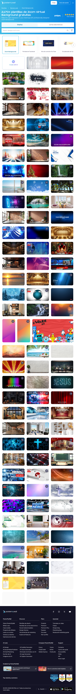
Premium (43, 625)
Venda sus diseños (8, 634)
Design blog (56, 628)
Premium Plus (45, 628)
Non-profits (44, 634)
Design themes (23, 630)
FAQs (60, 654)
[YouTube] (70, 612)
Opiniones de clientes (9, 637)
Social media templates (26, 628)
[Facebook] (53, 612)
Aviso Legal (61, 658)
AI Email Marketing (8, 652)
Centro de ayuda (63, 649)
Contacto (61, 647)
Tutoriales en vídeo (58, 623)
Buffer (52, 649)
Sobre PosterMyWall (9, 623)
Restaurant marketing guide (61, 632)
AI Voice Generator (25, 649)
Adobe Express (43, 652)
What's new (6, 625)
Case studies (7, 628)
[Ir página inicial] (7, 3)
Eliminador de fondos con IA (28, 652)
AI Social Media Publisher (10, 649)
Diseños (19, 25)
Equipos (43, 630)
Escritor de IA (7, 654)
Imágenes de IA (7, 656)
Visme (52, 647)
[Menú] (73, 2)
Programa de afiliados (9, 630)
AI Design (6, 647)
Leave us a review (8, 632)
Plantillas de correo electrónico (28, 625)
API (59, 656)
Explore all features (25, 634)
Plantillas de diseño (25, 623)
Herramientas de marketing (27, 632)
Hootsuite (53, 652)
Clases (55, 625)
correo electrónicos (55, 25)
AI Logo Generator (25, 654)
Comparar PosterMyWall (46, 643)
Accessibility (62, 652)
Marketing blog (57, 630)
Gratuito (43, 623)
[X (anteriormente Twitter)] (64, 612)
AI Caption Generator (26, 656)
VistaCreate (42, 649)
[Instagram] (59, 612)
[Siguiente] (73, 45)
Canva (40, 647)
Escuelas (43, 632)
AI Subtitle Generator (26, 647)
